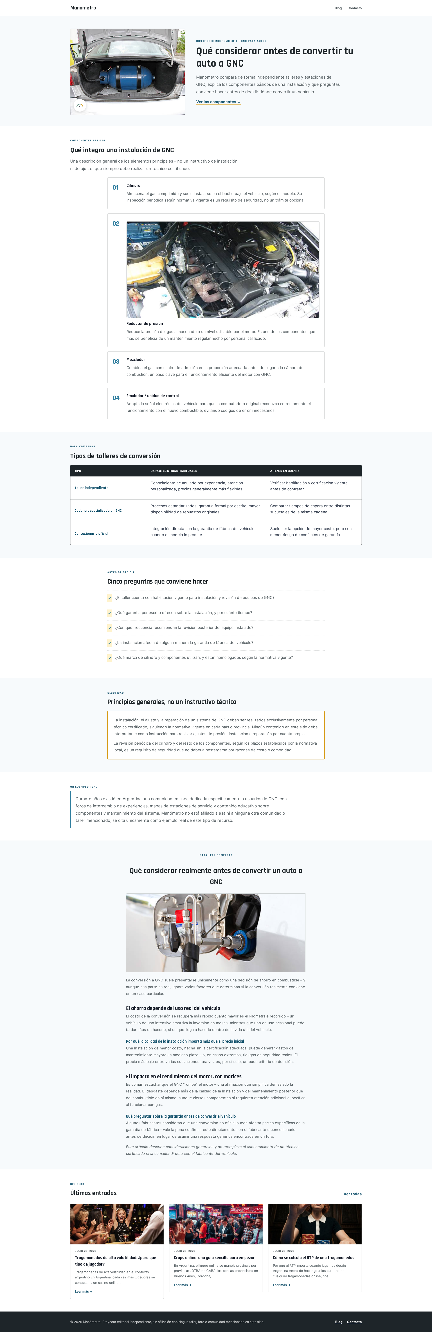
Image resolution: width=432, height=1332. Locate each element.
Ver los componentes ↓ (218, 102)
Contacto (354, 8)
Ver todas (353, 1194)
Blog (338, 8)
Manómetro (83, 8)
